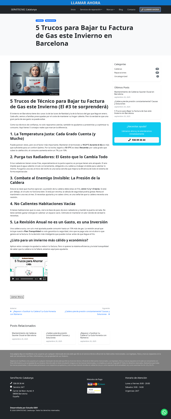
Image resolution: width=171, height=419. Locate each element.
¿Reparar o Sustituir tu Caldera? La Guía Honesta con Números (93, 335)
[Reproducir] (13, 279)
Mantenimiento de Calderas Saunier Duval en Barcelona (24, 334)
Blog (121, 9)
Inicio (73, 9)
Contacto (131, 9)
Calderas (40, 21)
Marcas (110, 9)
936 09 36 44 (138, 139)
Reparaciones (50, 21)
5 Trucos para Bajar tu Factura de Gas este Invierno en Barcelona (132, 112)
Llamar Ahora (85, 2)
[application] (28, 267)
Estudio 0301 (32, 407)
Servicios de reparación (90, 9)
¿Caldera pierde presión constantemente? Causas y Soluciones (58, 335)
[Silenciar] (40, 279)
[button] (28, 267)
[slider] (27, 278)
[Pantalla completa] (44, 279)
